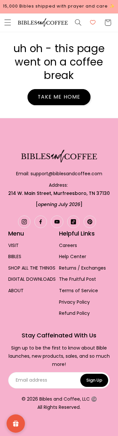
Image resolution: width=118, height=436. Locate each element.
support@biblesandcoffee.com (66, 173)
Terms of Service (78, 291)
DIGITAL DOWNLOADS (32, 279)
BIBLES (14, 257)
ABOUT (16, 291)
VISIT (13, 245)
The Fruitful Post (77, 279)
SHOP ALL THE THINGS (31, 268)
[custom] (24, 222)
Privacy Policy (74, 302)
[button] (7, 22)
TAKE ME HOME (59, 97)
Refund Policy (74, 313)
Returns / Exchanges (82, 268)
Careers (68, 245)
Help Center (72, 257)
